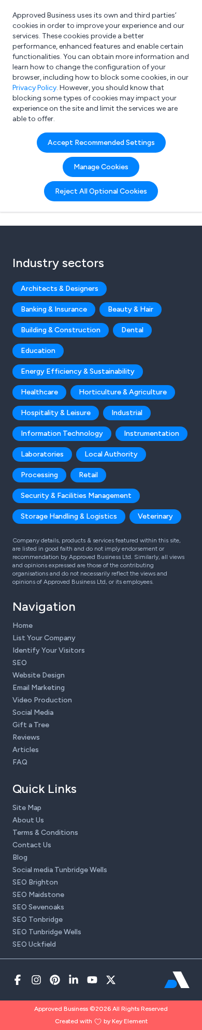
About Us (28, 820)
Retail (88, 474)
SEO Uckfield (34, 944)
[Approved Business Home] (177, 980)
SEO (19, 662)
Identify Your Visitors (48, 650)
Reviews (26, 737)
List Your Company (44, 638)
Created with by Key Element (101, 1021)
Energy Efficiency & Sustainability (78, 371)
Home (22, 625)
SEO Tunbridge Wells (46, 932)
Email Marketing (38, 687)
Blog (19, 857)
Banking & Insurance (54, 309)
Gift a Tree (30, 724)
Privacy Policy (34, 87)
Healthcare (39, 392)
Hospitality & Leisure (56, 412)
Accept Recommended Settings (101, 142)
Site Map (26, 807)
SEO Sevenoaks (38, 907)
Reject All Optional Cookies (101, 191)
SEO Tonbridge (37, 919)
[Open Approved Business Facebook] (17, 980)
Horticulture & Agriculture (123, 392)
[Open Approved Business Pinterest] (55, 980)
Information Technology (62, 433)
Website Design (38, 675)
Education (38, 350)
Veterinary (155, 516)
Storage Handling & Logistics (69, 516)
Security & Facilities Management (76, 495)
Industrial (126, 412)
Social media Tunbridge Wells (59, 869)
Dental (132, 330)
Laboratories (42, 454)
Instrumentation (151, 433)
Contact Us (31, 845)
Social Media (32, 712)
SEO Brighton (35, 882)
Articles (25, 749)
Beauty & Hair (130, 309)
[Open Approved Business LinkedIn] (73, 980)
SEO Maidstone (38, 894)
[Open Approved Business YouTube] (92, 980)
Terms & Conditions (45, 832)
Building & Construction (60, 330)
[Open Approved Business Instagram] (36, 980)
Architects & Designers (59, 288)
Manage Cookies (101, 167)
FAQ (19, 762)
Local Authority (111, 454)
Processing (39, 474)
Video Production (42, 700)
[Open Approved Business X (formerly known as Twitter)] (111, 980)
